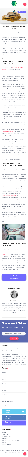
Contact (4, 432)
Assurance (4, 376)
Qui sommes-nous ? (7, 436)
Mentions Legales (6, 444)
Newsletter (5, 438)
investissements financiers (9, 195)
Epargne (4, 390)
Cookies (4, 442)
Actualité (4, 372)
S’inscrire (14, 338)
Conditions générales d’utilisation (10, 440)
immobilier (4, 398)
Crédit (3, 387)
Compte (4, 383)
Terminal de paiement (7, 401)
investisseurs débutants (8, 131)
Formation (4, 394)
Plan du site (5, 434)
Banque (4, 379)
